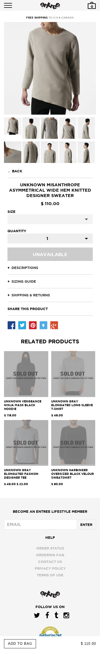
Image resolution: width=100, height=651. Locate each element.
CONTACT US (50, 561)
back (17, 171)
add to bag (20, 644)
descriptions (24, 268)
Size (11, 211)
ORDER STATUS (50, 548)
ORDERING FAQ (50, 555)
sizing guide (23, 281)
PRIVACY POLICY (50, 568)
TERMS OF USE (50, 575)
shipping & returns (30, 295)
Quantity (16, 231)
